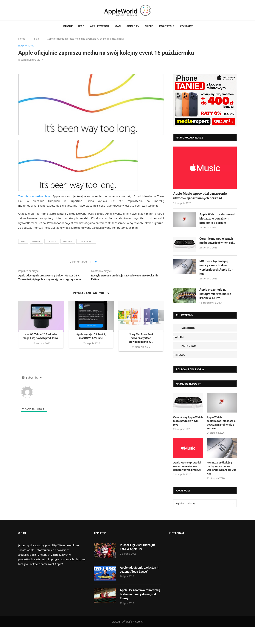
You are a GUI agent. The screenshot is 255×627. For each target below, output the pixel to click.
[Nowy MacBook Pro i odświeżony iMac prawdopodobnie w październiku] (141, 316)
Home (21, 38)
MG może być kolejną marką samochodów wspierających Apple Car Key (216, 267)
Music (149, 26)
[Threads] (30, 10)
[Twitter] (23, 10)
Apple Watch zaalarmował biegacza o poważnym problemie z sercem (217, 219)
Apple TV (132, 26)
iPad (81, 26)
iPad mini (52, 241)
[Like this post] (98, 261)
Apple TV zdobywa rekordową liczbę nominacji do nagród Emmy (140, 594)
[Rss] (33, 10)
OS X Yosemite (86, 241)
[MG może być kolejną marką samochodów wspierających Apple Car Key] (184, 266)
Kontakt (186, 26)
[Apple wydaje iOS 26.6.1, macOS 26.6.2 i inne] (91, 316)
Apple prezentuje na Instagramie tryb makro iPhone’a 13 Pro (215, 294)
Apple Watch (99, 26)
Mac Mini (67, 241)
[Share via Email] (113, 261)
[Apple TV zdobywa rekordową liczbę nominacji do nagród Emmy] (105, 595)
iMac (23, 241)
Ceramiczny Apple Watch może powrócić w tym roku (217, 241)
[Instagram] (26, 10)
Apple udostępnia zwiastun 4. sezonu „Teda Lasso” (139, 569)
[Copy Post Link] (108, 261)
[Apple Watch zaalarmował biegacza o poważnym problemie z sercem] (184, 219)
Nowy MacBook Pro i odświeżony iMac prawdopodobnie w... (141, 338)
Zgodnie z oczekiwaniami (34, 196)
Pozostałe (166, 26)
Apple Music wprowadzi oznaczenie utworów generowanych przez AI (200, 196)
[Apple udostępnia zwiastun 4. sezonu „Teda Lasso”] (105, 573)
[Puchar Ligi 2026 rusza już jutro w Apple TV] (105, 550)
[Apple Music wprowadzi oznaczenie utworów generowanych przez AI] (205, 168)
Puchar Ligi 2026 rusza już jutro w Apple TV (137, 547)
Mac (118, 26)
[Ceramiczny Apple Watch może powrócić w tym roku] (184, 244)
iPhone (68, 26)
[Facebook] (19, 10)
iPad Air (36, 241)
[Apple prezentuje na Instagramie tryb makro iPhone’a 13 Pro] (184, 295)
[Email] (38, 10)
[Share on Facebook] (103, 261)
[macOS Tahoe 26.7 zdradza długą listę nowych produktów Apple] (41, 316)
